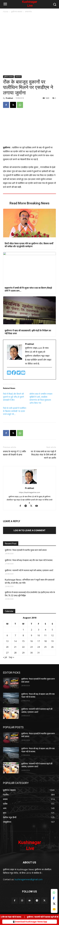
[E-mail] (9, 373)
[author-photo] (29, 484)
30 (31, 652)
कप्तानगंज (28, 11)
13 (7, 641)
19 (52, 641)
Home (5, 11)
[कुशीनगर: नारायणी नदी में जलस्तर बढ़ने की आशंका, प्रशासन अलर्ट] (11, 713)
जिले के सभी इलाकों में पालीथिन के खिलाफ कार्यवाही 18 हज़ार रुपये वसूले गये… (14, 411)
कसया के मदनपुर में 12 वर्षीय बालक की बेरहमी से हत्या (14, 453)
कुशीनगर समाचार (16, 11)
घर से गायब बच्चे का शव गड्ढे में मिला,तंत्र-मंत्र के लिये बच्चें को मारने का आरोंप (43, 454)
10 (38, 635)
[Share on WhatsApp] (54, 892)
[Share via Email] (54, 909)
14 (15, 641)
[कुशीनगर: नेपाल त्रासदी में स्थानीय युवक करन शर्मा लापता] (11, 683)
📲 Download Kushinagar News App (29, 921)
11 (45, 635)
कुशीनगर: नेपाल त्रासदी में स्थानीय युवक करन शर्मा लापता (26, 550)
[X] (13, 105)
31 (38, 652)
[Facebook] (6, 105)
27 (7, 652)
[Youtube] (23, 373)
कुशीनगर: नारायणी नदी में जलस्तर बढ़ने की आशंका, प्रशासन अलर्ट (29, 570)
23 (31, 646)
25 (45, 646)
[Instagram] (22, 901)
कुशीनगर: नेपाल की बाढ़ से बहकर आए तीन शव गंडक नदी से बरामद (28, 560)
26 (52, 646)
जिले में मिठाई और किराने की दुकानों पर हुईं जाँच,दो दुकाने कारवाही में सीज (13, 396)
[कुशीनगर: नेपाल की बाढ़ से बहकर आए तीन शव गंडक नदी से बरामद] (11, 698)
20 (7, 646)
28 (15, 652)
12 (52, 635)
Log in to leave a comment (29, 530)
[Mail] (29, 901)
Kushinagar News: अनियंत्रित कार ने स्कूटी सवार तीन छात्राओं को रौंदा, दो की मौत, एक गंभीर (29, 581)
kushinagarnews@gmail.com (29, 879)
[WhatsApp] (20, 105)
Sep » (11, 657)
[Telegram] (27, 506)
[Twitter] (19, 373)
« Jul (5, 657)
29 (23, 652)
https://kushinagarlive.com (29, 492)
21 (15, 646)
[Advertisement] (29, 44)
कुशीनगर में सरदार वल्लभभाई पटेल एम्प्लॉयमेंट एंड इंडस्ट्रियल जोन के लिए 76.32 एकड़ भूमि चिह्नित (30, 594)
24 (38, 646)
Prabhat (9, 98)
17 (38, 641)
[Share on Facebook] (54, 898)
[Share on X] (54, 904)
